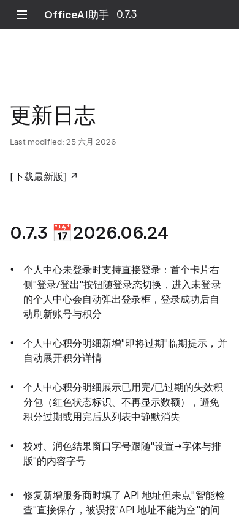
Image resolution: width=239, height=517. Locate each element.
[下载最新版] (38, 177)
